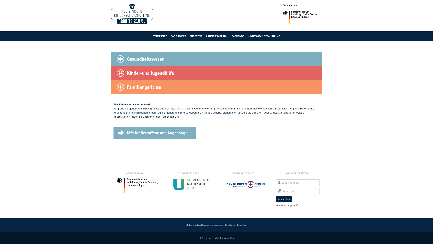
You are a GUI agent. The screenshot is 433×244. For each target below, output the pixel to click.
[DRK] (245, 183)
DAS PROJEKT (178, 36)
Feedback (230, 225)
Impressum (217, 225)
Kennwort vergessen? (287, 205)
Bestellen (242, 225)
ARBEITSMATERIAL (217, 36)
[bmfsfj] (137, 184)
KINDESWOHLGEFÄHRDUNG (264, 36)
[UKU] (191, 183)
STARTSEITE (160, 36)
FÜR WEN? (196, 36)
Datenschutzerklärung (197, 225)
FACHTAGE (238, 36)
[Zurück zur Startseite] (132, 14)
